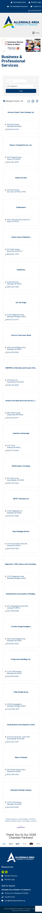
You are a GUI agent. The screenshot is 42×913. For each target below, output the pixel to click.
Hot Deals (32, 819)
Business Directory (11, 819)
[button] (4, 101)
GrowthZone (26, 910)
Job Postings (25, 821)
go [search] (22, 91)
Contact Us (33, 821)
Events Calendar (23, 819)
